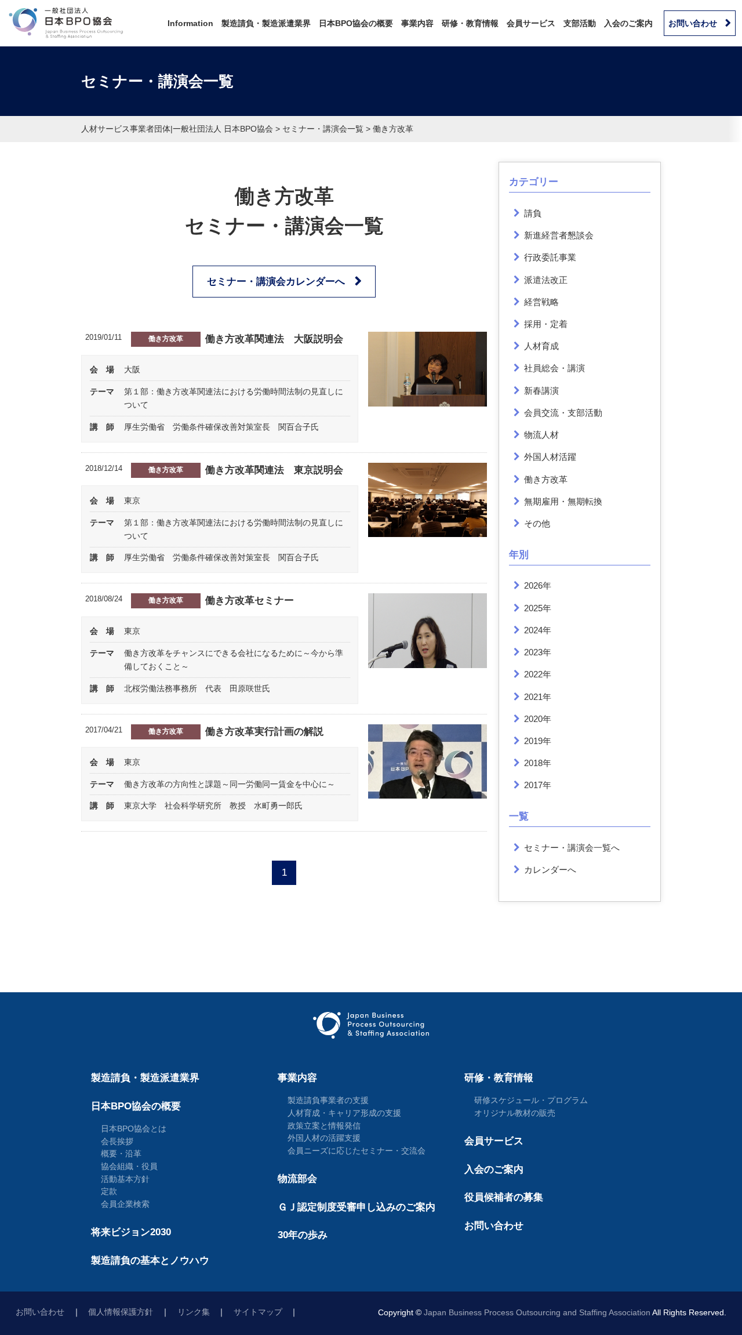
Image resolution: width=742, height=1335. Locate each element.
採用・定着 (546, 324)
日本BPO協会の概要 (356, 23)
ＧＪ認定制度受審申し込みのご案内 (356, 1207)
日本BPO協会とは (133, 1128)
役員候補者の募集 (503, 1197)
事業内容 (417, 23)
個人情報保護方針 (120, 1312)
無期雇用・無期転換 (563, 501)
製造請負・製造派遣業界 (266, 23)
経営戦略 (541, 302)
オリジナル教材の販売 (514, 1113)
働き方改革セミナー (249, 600)
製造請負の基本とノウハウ (150, 1260)
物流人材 (541, 435)
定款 (109, 1191)
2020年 (537, 719)
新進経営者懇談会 (559, 235)
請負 (532, 213)
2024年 (537, 630)
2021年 (537, 697)
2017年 (537, 785)
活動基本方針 (125, 1179)
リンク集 (193, 1312)
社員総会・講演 (554, 368)
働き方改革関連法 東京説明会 (274, 470)
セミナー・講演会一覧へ (572, 847)
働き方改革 (165, 339)
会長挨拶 (117, 1141)
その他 (537, 523)
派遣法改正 (546, 280)
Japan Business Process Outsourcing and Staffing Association (537, 1312)
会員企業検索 (125, 1204)
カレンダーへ (550, 870)
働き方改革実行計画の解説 (264, 731)
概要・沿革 (121, 1153)
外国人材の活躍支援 (324, 1137)
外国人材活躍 (550, 457)
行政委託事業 (550, 257)
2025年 (537, 608)
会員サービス (531, 23)
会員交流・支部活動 (563, 413)
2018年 (537, 763)
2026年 (537, 585)
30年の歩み (303, 1234)
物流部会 (297, 1178)
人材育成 (541, 346)
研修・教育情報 (470, 23)
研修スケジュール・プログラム (531, 1100)
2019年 (537, 741)
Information (190, 23)
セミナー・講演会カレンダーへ (276, 281)
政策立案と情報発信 (324, 1125)
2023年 (537, 652)
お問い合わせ (692, 23)
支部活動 (579, 23)
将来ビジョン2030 (131, 1232)
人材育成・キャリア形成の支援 (344, 1113)
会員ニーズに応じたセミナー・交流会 (356, 1150)
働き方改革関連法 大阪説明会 (274, 338)
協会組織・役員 (129, 1166)
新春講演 (541, 391)
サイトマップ (258, 1312)
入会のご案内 (628, 23)
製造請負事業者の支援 (328, 1100)
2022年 (537, 674)
